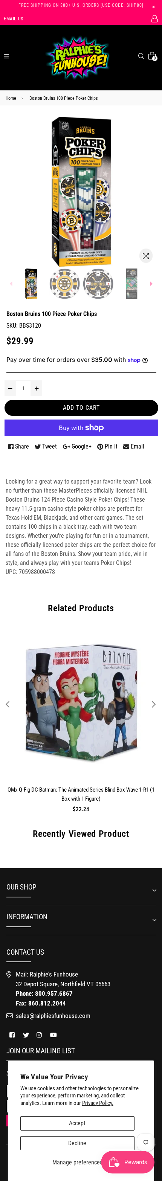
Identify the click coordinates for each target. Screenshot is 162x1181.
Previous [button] (7, 704)
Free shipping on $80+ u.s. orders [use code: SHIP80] (81, 5)
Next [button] (153, 704)
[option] (31, 284)
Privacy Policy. (97, 1103)
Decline (77, 1143)
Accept (77, 1123)
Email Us (13, 18)
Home (11, 98)
